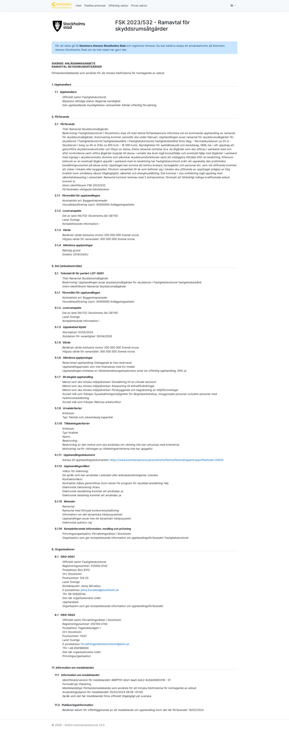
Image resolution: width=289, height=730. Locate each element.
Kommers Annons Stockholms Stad (102, 45)
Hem (79, 5)
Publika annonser (95, 5)
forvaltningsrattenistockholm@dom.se (105, 644)
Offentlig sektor (118, 5)
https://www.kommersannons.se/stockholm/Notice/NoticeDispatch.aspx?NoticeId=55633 (166, 460)
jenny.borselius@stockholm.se (100, 590)
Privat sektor (139, 5)
